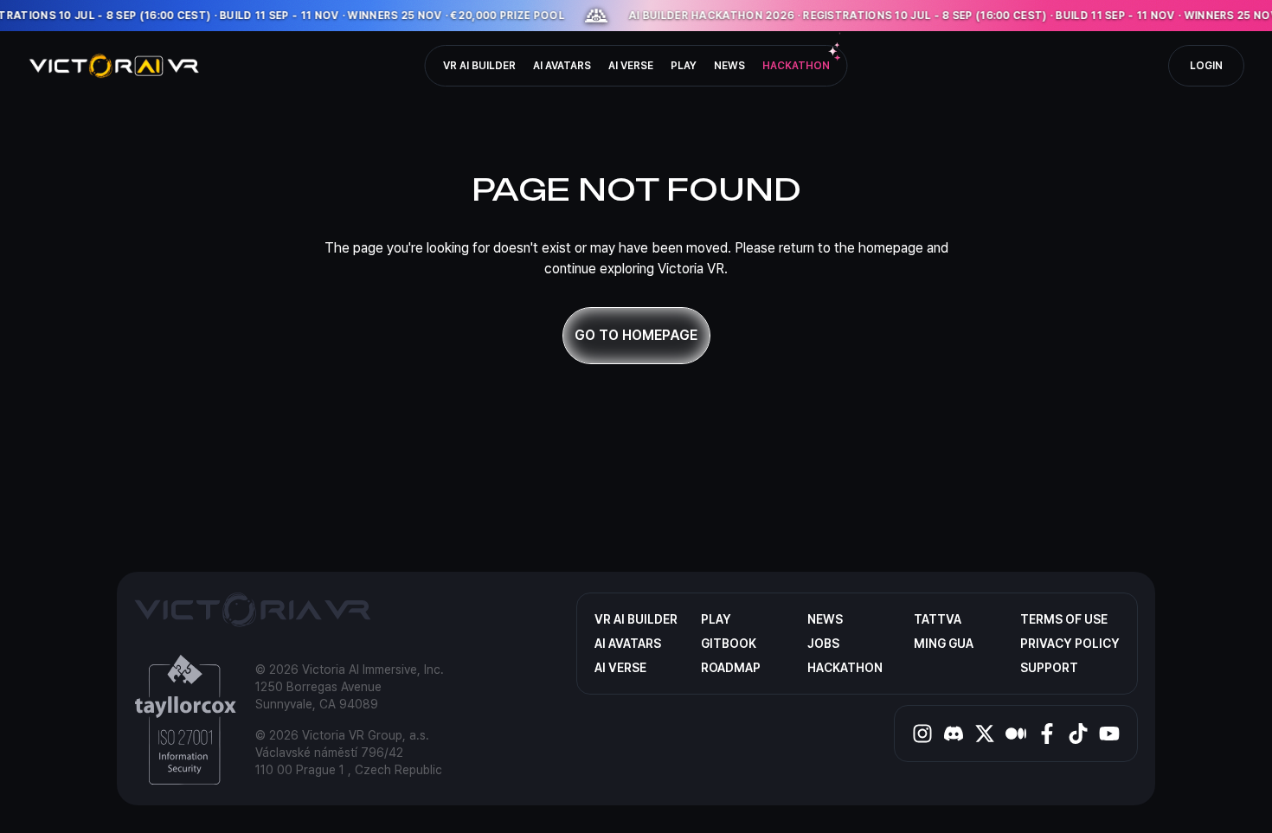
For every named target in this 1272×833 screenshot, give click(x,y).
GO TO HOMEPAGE (636, 335)
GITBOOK (728, 643)
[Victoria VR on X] (984, 733)
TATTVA (937, 619)
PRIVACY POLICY (1070, 643)
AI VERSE (630, 66)
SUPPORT (1049, 668)
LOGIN (1206, 66)
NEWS (729, 66)
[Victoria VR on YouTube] (1109, 733)
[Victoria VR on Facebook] (1047, 733)
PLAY (684, 66)
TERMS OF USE (1064, 619)
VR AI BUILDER (479, 66)
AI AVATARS (562, 66)
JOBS (823, 643)
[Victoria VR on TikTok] (1078, 733)
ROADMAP (731, 668)
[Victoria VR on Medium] (1015, 733)
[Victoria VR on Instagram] (922, 733)
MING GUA (943, 643)
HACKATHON (796, 66)
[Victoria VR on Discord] (953, 733)
